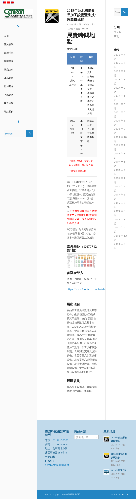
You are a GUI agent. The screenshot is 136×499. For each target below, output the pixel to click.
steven (85, 28)
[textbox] (86, 437)
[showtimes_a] (52, 16)
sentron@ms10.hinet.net (59, 464)
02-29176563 (60, 440)
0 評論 (86, 24)
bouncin (124, 494)
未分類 (70, 28)
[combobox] (86, 437)
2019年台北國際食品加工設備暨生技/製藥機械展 (81, 15)
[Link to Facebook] (18, 121)
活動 (116, 36)
